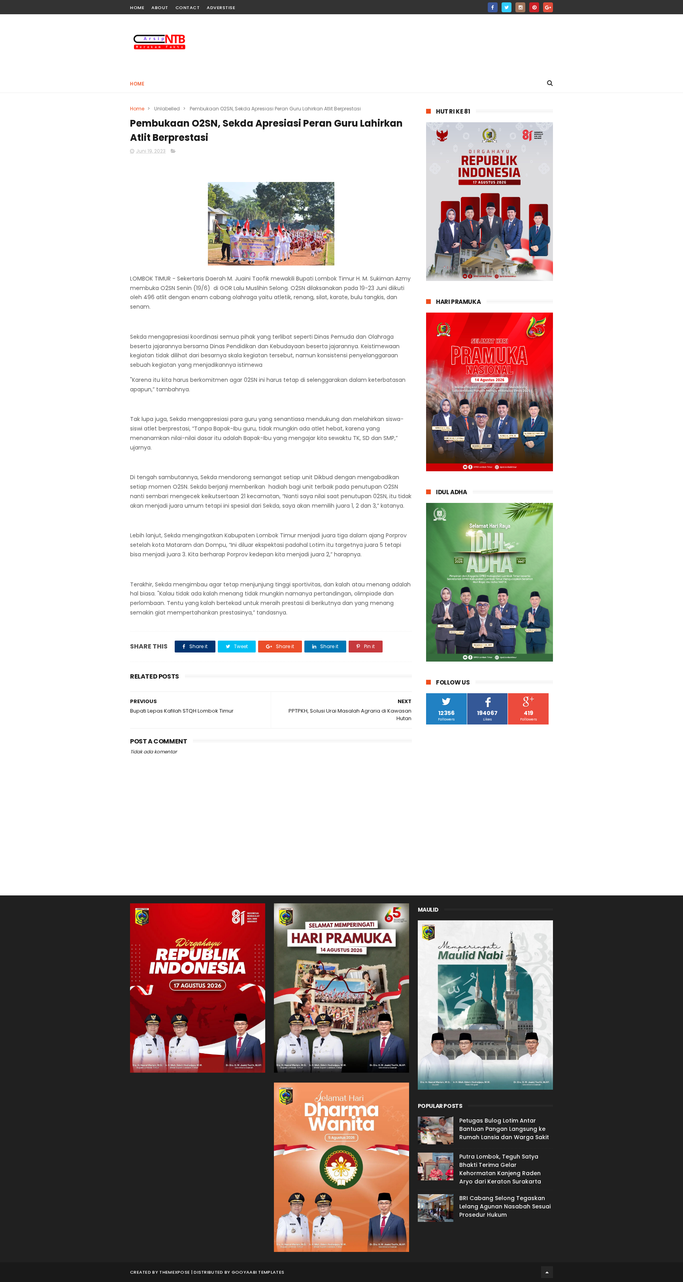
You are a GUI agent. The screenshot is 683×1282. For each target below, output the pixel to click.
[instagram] (520, 7)
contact (187, 7)
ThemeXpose (174, 1272)
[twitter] (506, 7)
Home (137, 83)
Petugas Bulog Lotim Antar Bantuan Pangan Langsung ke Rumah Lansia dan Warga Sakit (504, 1129)
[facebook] (493, 7)
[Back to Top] (547, 1272)
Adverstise (221, 7)
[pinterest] (534, 7)
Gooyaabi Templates (258, 1272)
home (137, 7)
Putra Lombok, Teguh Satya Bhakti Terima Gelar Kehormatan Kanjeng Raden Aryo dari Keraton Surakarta (500, 1169)
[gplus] (548, 7)
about (159, 7)
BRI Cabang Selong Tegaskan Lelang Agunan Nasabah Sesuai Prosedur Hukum (505, 1206)
